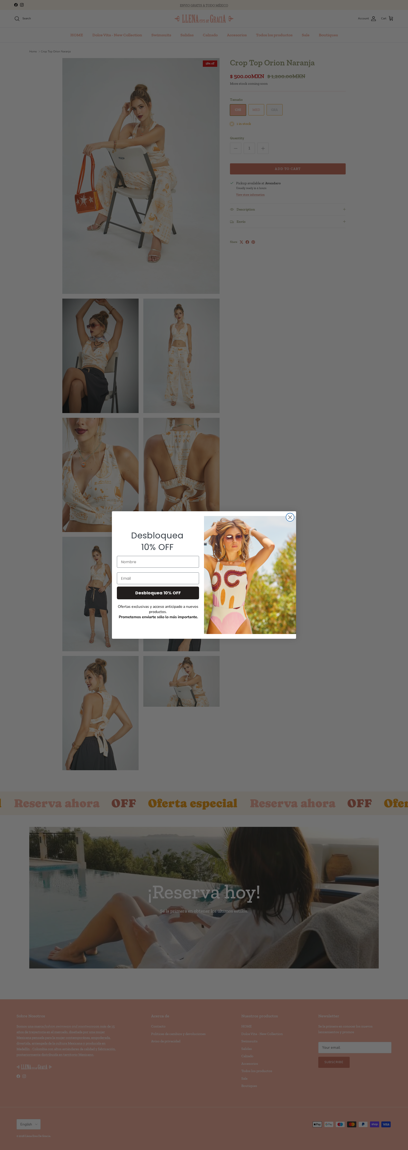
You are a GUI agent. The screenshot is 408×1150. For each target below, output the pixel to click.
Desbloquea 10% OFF (158, 593)
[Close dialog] (290, 517)
